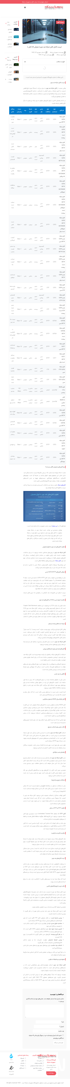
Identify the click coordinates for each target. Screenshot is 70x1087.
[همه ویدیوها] (6, 58)
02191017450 (48, 1073)
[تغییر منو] (25, 7)
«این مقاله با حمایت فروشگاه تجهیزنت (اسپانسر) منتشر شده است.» (44, 77)
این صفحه (55, 526)
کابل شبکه (58, 561)
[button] (60, 22)
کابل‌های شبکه (62, 485)
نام (62, 1022)
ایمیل (62, 1026)
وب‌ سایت (61, 1031)
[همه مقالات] (6, 23)
